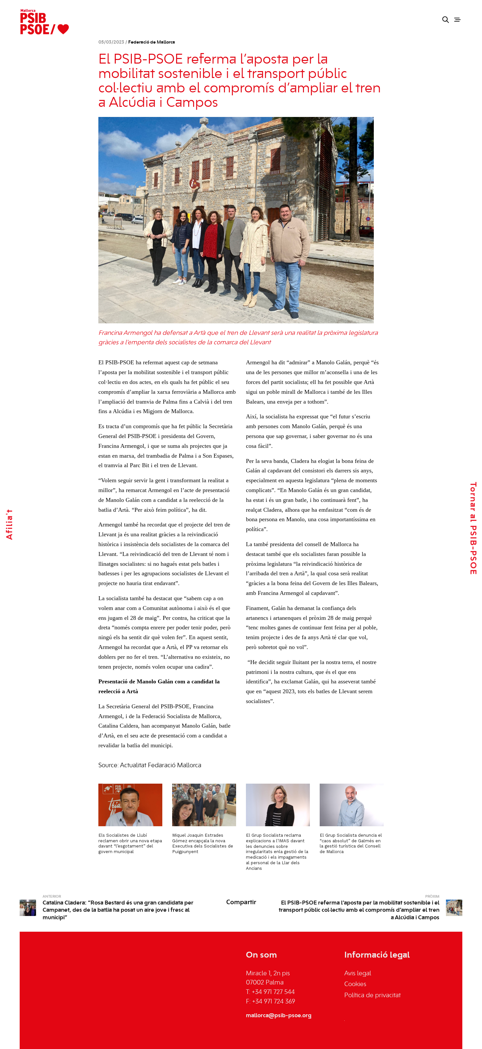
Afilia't (10, 524)
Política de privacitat (372, 996)
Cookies (355, 984)
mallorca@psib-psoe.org (278, 1015)
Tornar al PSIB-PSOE (473, 528)
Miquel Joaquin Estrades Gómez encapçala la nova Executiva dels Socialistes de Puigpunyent (202, 843)
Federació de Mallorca (151, 42)
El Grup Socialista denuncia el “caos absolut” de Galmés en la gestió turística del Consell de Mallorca (351, 843)
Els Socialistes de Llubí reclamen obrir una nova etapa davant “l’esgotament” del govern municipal (130, 843)
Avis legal (357, 974)
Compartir (241, 903)
